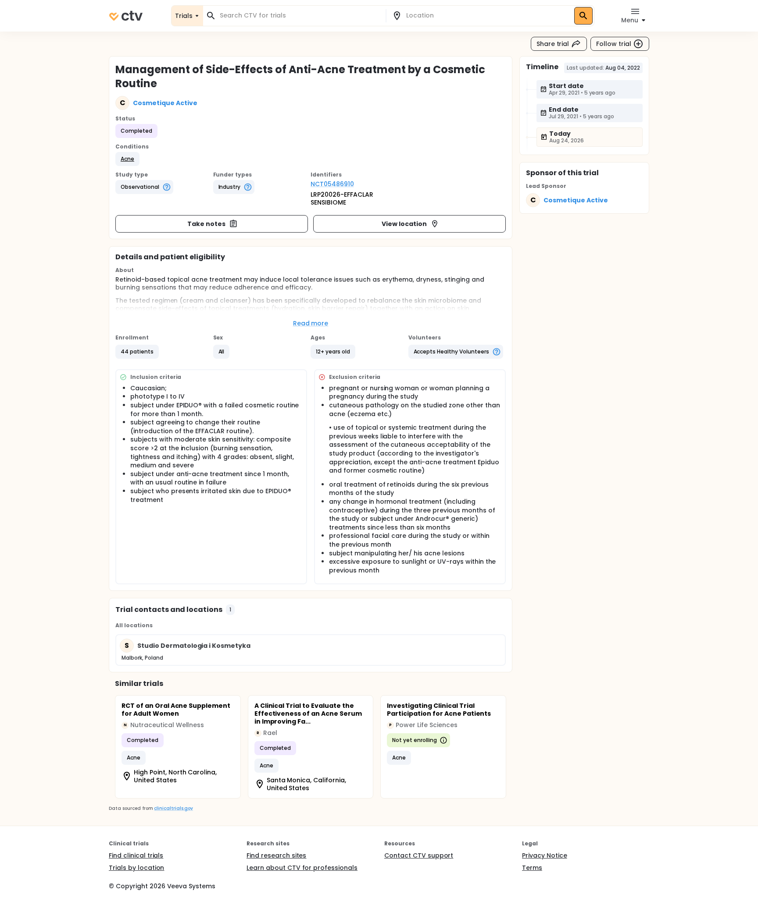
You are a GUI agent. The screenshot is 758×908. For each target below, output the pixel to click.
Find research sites (276, 855)
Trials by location (136, 868)
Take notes (206, 223)
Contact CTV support (418, 855)
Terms (532, 868)
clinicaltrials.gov (173, 808)
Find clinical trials (136, 855)
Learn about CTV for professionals (302, 868)
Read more (311, 323)
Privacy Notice (544, 855)
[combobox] (299, 15)
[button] (127, 159)
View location (404, 223)
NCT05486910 (332, 184)
